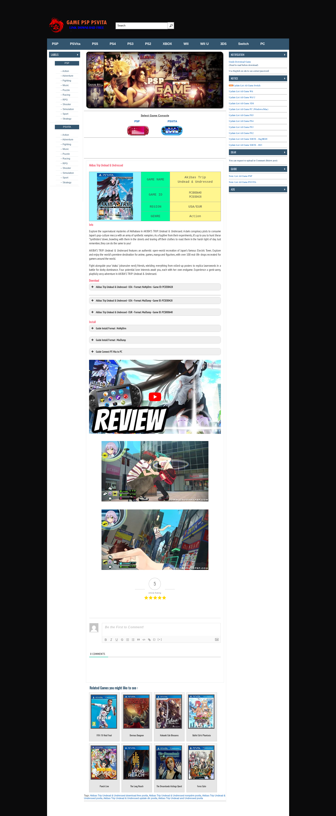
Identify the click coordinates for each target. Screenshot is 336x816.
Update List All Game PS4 (241, 120)
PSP (55, 44)
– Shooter (66, 104)
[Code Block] (144, 639)
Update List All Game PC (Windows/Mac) (248, 109)
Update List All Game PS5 (241, 115)
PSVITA (172, 121)
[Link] (149, 639)
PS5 (95, 44)
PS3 (130, 44)
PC (262, 44)
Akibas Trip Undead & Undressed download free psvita (119, 795)
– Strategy (66, 118)
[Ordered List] (127, 639)
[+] (160, 639)
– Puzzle (65, 90)
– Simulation (67, 109)
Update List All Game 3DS (241, 103)
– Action (65, 71)
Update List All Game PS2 (241, 133)
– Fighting (66, 80)
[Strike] (122, 639)
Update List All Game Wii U (242, 97)
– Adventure (67, 75)
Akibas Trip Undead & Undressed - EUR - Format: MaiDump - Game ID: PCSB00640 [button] (134, 312)
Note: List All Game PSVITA (242, 181)
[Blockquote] (138, 639)
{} (154, 639)
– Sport (64, 114)
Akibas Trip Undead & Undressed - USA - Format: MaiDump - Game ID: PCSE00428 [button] (134, 300)
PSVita (75, 44)
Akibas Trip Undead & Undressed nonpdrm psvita (175, 795)
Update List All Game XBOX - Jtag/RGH (248, 138)
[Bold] (105, 639)
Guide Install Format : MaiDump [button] (111, 340)
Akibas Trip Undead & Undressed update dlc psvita (130, 798)
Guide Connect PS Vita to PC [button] (109, 351)
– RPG (64, 99)
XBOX (167, 44)
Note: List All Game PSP (240, 175)
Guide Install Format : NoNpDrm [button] (111, 328)
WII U (204, 44)
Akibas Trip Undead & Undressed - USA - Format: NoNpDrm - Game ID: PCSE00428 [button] (134, 287)
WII (186, 44)
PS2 (148, 44)
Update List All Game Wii (241, 91)
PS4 (113, 44)
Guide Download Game (240, 61)
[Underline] (116, 639)
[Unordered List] (133, 639)
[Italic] (111, 639)
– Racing (65, 94)
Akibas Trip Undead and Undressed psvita (180, 798)
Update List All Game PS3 (241, 126)
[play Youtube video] (155, 397)
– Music (65, 85)
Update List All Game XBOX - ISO (245, 144)
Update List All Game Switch (246, 85)
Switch (243, 44)
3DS (223, 44)
